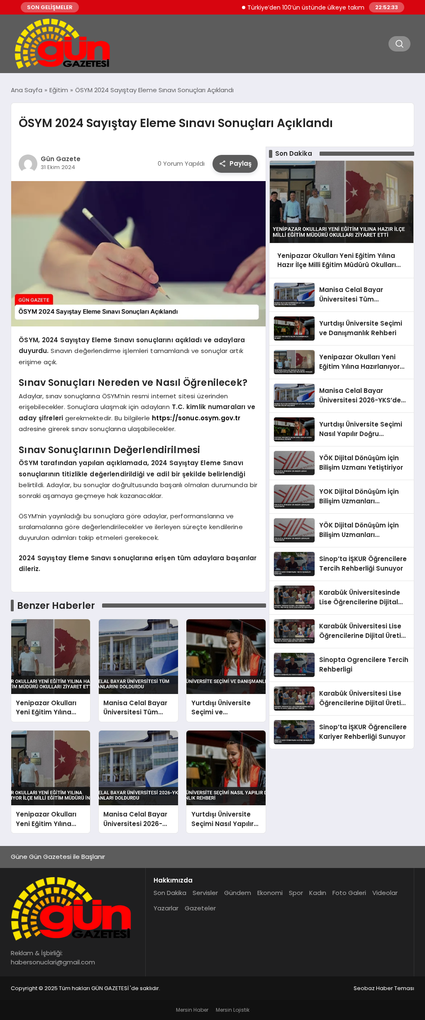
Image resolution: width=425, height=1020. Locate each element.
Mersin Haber (192, 1009)
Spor (296, 892)
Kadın (317, 892)
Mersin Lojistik (232, 1009)
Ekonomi (270, 892)
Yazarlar (166, 908)
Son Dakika (170, 892)
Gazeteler (200, 908)
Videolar (385, 892)
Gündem (237, 892)
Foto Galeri (349, 892)
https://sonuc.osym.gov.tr (196, 418)
